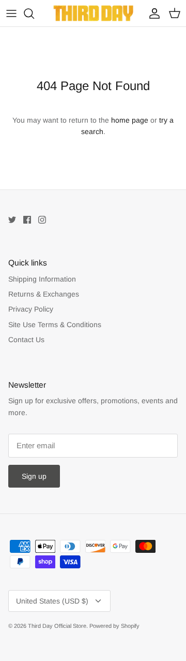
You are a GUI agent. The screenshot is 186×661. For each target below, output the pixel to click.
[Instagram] (42, 220)
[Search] (34, 13)
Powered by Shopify (114, 626)
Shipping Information (42, 279)
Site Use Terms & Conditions (54, 324)
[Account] (152, 13)
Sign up (34, 476)
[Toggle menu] (11, 13)
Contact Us (26, 339)
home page (129, 120)
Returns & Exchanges (43, 294)
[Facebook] (27, 220)
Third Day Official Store (57, 626)
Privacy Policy (30, 309)
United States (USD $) (52, 601)
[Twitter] (12, 220)
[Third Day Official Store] (93, 13)
